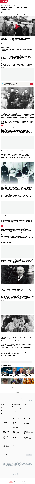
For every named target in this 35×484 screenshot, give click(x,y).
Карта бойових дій (16, 421)
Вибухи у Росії (15, 426)
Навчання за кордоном (27, 438)
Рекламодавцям (3, 412)
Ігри (24, 412)
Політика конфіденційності (16, 404)
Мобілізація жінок (26, 423)
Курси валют (5, 433)
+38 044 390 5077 (21, 396)
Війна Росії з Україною (17, 418)
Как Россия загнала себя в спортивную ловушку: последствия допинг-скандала (16, 50)
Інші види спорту (16, 449)
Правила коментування (15, 411)
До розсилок (29, 454)
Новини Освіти (26, 431)
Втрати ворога (15, 427)
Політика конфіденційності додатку (17, 408)
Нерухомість (5, 442)
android (5, 474)
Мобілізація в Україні (28, 418)
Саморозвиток (26, 437)
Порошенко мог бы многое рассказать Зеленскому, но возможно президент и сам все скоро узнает (16, 216)
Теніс (14, 446)
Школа (25, 434)
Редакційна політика (4, 407)
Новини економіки (6, 431)
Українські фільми (16, 433)
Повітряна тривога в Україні (17, 423)
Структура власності (26, 407)
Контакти (24, 404)
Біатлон (14, 447)
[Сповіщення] (34, 1)
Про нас (2, 404)
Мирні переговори (16, 422)
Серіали (14, 437)
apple (10, 474)
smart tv (15, 474)
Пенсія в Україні (5, 439)
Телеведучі (2, 410)
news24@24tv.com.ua (5, 396)
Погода (4, 426)
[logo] (6, 1)
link (18, 400)
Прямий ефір (5, 422)
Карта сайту (25, 410)
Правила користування (4, 413)
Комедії (14, 436)
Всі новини (5, 418)
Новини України (5, 421)
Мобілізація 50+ (26, 422)
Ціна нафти (4, 432)
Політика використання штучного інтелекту (17, 406)
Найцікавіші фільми (16, 432)
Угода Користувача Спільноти (16, 409)
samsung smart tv (20, 474)
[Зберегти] (31, 14)
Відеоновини (5, 423)
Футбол (14, 445)
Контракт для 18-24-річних (28, 424)
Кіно (14, 431)
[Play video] (17, 26)
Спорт (14, 442)
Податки (4, 438)
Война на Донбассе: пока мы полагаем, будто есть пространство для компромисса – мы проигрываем (17, 348)
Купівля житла (5, 445)
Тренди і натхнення (6, 446)
